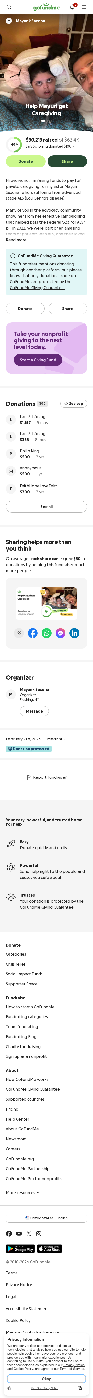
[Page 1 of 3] (43, 121)
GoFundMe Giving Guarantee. (37, 287)
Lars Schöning (32, 416)
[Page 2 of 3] (48, 121)
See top (76, 404)
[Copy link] (19, 633)
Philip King (29, 451)
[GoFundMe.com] (46, 6)
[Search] (9, 7)
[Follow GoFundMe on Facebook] (9, 1234)
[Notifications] (72, 7)
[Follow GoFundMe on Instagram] (39, 1234)
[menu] (84, 7)
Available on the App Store (49, 1248)
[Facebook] (33, 633)
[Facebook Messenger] (60, 633)
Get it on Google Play (20, 1248)
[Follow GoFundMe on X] (29, 1234)
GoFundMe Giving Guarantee (47, 907)
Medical (54, 739)
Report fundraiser (50, 777)
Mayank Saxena (34, 689)
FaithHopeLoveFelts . (40, 486)
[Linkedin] (74, 633)
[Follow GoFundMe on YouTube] (19, 1234)
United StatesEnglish (49, 1218)
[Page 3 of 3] (51, 121)
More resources (20, 1192)
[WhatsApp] (47, 633)
